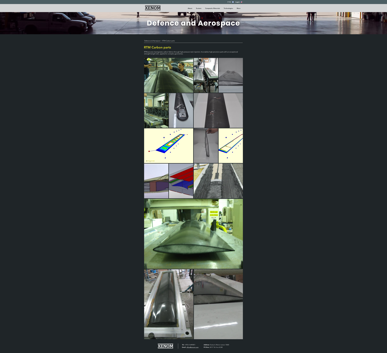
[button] (199, 8)
